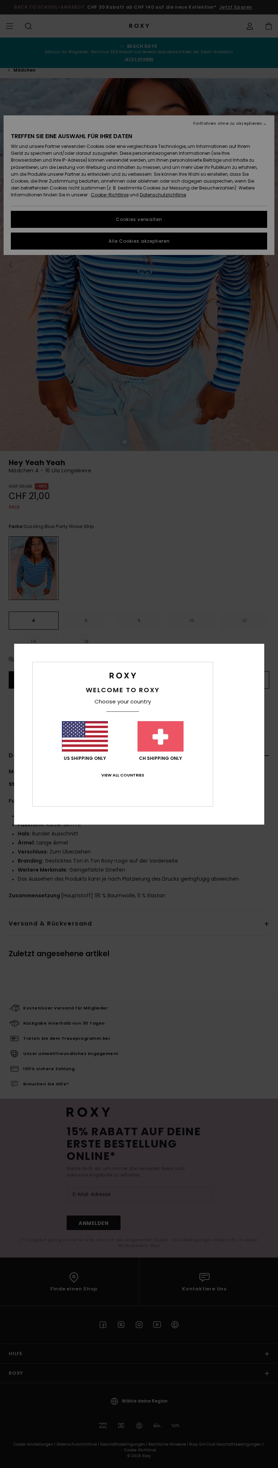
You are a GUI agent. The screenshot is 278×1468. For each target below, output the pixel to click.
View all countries (122, 775)
